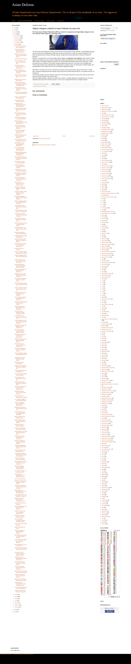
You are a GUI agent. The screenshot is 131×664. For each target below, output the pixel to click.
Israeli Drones (105, 277)
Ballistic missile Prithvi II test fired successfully (20, 580)
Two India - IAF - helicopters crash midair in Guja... (19, 184)
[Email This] (52, 84)
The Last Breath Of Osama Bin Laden (20, 101)
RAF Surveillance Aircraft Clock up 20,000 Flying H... (21, 284)
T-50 (103, 471)
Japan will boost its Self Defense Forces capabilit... (20, 294)
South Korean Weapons (107, 441)
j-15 (102, 288)
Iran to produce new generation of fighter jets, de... (20, 563)
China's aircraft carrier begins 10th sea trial (20, 428)
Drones (103, 187)
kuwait (103, 313)
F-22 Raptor (104, 207)
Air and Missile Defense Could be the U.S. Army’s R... (20, 298)
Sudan (103, 463)
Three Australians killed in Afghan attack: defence (21, 252)
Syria (103, 469)
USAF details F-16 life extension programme (21, 170)
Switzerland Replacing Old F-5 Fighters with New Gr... (20, 447)
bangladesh (104, 127)
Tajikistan (104, 474)
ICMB (103, 231)
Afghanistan (39, 86)
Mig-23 (103, 345)
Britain (103, 140)
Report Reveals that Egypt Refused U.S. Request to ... (20, 308)
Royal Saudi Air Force (107, 416)
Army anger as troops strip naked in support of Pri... (20, 220)
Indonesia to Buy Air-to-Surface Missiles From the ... (21, 409)
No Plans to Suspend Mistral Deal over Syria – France (21, 215)
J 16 (103, 282)
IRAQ (103, 268)
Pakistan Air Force (106, 380)
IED (102, 235)
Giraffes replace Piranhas (21, 58)
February (17, 605)
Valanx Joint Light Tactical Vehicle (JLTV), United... (21, 303)
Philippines (104, 396)
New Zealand (105, 365)
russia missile (105, 420)
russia (103, 418)
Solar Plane (104, 431)
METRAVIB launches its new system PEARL (20, 118)
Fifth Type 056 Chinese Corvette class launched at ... (20, 336)
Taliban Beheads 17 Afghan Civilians (19, 425)
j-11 (102, 286)
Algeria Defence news (107, 116)
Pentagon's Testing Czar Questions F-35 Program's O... (20, 326)
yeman (103, 522)
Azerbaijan (104, 122)
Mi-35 (103, 340)
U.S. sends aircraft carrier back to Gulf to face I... (21, 588)
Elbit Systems (105, 191)
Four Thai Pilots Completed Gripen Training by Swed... (20, 520)
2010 (15, 611)
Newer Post (36, 136)
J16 (102, 295)
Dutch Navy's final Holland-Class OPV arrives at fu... (20, 67)
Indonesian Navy (106, 257)
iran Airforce (104, 260)
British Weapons (106, 147)
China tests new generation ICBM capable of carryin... (20, 312)
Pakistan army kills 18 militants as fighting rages (20, 188)
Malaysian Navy (105, 329)
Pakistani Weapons (106, 392)
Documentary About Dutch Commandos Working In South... (20, 266)
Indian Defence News (107, 244)
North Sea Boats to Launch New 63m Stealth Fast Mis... (20, 331)
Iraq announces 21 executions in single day (20, 379)
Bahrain (103, 125)
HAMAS (103, 226)
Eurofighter (104, 195)
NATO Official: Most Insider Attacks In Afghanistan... (19, 144)
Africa (103, 113)
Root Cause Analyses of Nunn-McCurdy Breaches (20, 270)
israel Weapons (105, 275)
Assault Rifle (105, 118)
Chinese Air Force (106, 166)
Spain (103, 443)
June (16, 596)
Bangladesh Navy (106, 133)
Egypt (103, 189)
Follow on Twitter (39, 20)
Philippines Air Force (107, 398)
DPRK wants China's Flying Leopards (20, 516)
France (103, 217)
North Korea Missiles (107, 371)
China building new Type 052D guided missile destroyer (21, 322)
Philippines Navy (106, 403)
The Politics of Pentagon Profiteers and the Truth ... (20, 280)
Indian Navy (104, 246)
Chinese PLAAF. (106, 173)
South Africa (104, 432)
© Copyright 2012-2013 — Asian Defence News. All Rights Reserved (16, 654)
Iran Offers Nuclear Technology (19, 363)
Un (102, 498)
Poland (103, 407)
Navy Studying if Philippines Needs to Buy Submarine (20, 491)
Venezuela (104, 513)
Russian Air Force (106, 421)
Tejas (103, 480)
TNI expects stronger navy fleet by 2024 (20, 162)
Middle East (104, 342)
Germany (104, 222)
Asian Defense (23, 4)
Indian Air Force (105, 242)
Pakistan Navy (105, 389)
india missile (105, 240)
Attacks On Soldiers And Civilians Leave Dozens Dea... (20, 388)
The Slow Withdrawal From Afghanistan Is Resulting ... (20, 413)
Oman (103, 375)
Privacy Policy (50, 20)
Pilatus (103, 405)
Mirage (103, 353)
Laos (103, 317)
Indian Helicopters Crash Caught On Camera (21, 140)
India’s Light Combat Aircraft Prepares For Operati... (20, 421)
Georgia (104, 220)
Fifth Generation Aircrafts (107, 213)
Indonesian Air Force (107, 255)
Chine (103, 164)
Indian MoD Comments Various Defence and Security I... (20, 487)
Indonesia (104, 249)
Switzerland (104, 467)
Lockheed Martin (106, 324)
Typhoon (104, 491)
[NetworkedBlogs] (109, 608)
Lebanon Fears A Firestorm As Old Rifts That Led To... (20, 558)
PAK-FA (103, 376)
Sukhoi (103, 465)
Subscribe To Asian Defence (109, 611)
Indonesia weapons (106, 253)
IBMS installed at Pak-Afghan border (20, 417)
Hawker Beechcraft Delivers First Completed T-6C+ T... (20, 500)
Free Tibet (104, 218)
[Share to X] (55, 84)
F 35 (103, 202)
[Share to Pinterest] (59, 84)
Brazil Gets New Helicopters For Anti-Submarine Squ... (20, 584)
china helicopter (105, 160)
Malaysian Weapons (106, 331)
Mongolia (104, 355)
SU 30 (103, 452)
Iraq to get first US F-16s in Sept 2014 (20, 545)
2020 (15, 27)
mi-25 (103, 336)
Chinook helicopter (106, 178)
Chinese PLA (105, 171)
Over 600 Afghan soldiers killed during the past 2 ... (21, 354)
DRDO (103, 186)
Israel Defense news (106, 273)
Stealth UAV (104, 451)
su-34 (103, 458)
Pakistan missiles (106, 387)
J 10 (103, 280)
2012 (15, 34)
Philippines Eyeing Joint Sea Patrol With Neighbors (20, 136)
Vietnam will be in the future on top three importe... (20, 576)
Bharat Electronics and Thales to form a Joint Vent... (20, 229)
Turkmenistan (105, 489)
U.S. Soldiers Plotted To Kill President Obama (20, 400)
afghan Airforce (105, 107)
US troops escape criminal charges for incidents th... (20, 345)
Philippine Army (105, 394)
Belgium (104, 135)
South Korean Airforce (107, 436)
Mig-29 (103, 347)
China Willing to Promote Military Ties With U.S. (21, 495)
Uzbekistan (104, 511)
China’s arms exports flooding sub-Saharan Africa (21, 383)
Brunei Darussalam (106, 149)
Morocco (104, 356)
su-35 (103, 460)
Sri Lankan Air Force (106, 449)
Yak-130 (104, 520)
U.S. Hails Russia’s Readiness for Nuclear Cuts (21, 317)
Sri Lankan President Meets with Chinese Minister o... (20, 127)
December (17, 36)
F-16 (103, 204)
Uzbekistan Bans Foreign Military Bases (21, 236)
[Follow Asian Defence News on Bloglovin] (108, 39)
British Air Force (105, 144)
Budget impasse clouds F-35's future (20, 80)
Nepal (103, 364)
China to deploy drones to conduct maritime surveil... (21, 224)
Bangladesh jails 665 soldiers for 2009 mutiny (20, 359)
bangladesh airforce (106, 129)
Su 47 (103, 454)
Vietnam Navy (105, 516)
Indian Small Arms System (19, 249)
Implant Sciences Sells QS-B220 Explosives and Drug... (20, 275)
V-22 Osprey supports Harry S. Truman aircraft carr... (20, 132)
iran (102, 259)
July (16, 594)
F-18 (103, 206)
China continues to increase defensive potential (20, 166)
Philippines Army (106, 401)
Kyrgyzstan (104, 315)
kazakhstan (104, 311)
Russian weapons (106, 425)
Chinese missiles (106, 167)
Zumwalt (104, 523)
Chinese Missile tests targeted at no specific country (21, 89)
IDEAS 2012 (105, 233)
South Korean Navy (106, 440)
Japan (103, 297)
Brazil (103, 138)
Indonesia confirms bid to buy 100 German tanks (21, 572)
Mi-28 (103, 338)
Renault (103, 411)
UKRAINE (104, 496)
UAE (103, 492)
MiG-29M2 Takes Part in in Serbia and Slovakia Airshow (21, 158)
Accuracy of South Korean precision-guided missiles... (20, 554)
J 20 (103, 284)
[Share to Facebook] (57, 84)
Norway (103, 373)
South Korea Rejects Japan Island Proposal (21, 233)
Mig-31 (103, 349)
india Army (104, 239)
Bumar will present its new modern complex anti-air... (20, 114)
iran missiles (105, 264)
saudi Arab (104, 427)
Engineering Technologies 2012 (109, 193)
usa (102, 507)
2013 (15, 32)
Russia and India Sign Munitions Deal (20, 450)
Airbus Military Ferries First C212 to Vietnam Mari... (20, 207)
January (17, 607)
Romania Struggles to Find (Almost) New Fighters (20, 442)
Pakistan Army (105, 382)
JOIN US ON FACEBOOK (25, 20)
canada (103, 155)
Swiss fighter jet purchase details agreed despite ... (21, 549)
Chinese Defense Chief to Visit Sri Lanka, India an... (21, 289)
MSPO (103, 358)
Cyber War (104, 182)
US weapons (105, 505)
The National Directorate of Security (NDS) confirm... (21, 536)
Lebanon (104, 322)
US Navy (104, 503)
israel (103, 271)
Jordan (103, 308)
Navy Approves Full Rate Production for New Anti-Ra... (21, 174)
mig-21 (103, 344)
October (17, 40)
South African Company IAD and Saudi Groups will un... (21, 55)
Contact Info (60, 20)
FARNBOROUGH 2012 (107, 211)
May (16, 598)
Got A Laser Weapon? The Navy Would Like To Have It (20, 179)
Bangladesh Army (106, 131)
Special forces (105, 445)
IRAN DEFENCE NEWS (107, 262)
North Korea (104, 369)
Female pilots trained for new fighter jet (20, 371)
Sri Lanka (104, 447)
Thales (103, 483)
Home (13, 20)
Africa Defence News (107, 115)
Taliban (103, 476)
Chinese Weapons (106, 176)
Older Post (91, 136)
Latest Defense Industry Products (110, 319)
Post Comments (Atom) (44, 138)
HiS (102, 229)
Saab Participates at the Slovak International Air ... (21, 256)
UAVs (103, 494)
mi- (102, 334)
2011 (15, 609)
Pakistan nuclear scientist (108, 390)
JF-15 (103, 300)
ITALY (103, 279)
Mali (103, 333)
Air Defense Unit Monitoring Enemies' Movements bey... (20, 105)
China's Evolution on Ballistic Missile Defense (20, 532)
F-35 (103, 209)
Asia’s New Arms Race (20, 479)
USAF (103, 509)
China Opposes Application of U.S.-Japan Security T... (20, 475)
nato (103, 362)
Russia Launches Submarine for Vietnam (21, 396)
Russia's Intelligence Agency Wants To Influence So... (20, 404)
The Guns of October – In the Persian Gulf (21, 471)
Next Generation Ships (107, 367)
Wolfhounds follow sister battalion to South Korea (20, 482)
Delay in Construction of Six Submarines (20, 97)
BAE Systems (105, 124)
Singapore (104, 429)
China (103, 158)
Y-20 (103, 518)
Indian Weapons (106, 248)
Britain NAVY (105, 142)
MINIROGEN (105, 351)
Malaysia (104, 325)
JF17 (103, 302)
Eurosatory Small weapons (108, 197)
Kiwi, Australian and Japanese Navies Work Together (20, 149)
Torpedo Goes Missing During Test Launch (20, 591)
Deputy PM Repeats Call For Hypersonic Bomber (21, 508)
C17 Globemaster (106, 151)
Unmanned (104, 500)
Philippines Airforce (106, 400)
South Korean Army (106, 438)
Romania (104, 412)
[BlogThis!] (54, 84)
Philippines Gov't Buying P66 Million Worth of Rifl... (20, 367)
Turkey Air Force (105, 487)
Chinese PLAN (105, 175)
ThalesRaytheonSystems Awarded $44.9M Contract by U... (21, 154)
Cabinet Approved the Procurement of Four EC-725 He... (20, 261)
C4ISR (103, 153)
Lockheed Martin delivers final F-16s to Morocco (21, 211)
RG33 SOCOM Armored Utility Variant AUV (20, 46)
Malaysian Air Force (106, 327)
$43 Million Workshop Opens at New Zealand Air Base (21, 198)
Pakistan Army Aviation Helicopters (110, 384)
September (17, 42)
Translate (112, 30)
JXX (103, 310)
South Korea (105, 434)
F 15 (103, 198)
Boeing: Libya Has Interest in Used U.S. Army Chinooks (20, 51)
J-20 (103, 290)
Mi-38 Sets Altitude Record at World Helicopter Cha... (19, 467)
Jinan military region (106, 304)
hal (102, 224)
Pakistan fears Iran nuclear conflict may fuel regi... (20, 392)
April (16, 600)
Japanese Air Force (106, 299)
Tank (103, 478)
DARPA (103, 184)
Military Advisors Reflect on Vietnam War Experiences (20, 245)
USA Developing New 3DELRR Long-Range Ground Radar (21, 455)
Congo (103, 180)
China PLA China (106, 162)
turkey (103, 485)
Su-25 (103, 456)
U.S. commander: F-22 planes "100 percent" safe (20, 62)
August (17, 44)
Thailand (104, 482)
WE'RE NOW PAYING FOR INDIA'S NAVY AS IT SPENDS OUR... (21, 84)
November (17, 38)
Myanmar (104, 360)
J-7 (102, 291)
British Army (104, 146)
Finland (103, 215)
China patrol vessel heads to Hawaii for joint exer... (20, 568)
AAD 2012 (104, 105)
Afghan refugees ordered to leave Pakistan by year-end (21, 202)
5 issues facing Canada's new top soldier (21, 374)
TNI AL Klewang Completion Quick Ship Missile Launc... (21, 122)
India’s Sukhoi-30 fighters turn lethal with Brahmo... (21, 541)
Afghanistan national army (108, 111)
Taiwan (103, 472)
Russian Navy (105, 423)
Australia (104, 120)
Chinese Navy (105, 169)
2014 (15, 29)
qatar (103, 409)
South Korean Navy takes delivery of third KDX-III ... (21, 93)
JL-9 (103, 306)
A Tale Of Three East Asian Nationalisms (20, 458)
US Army (104, 502)
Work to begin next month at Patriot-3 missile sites (21, 433)
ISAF (103, 269)
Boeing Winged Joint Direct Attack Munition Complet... (20, 71)
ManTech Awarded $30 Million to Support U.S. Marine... (21, 240)
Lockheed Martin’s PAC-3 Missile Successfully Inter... (21, 110)
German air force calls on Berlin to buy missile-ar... (21, 76)
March (16, 602)
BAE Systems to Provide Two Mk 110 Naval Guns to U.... (20, 463)
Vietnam (104, 514)
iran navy (104, 266)
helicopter (104, 228)
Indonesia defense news (107, 251)
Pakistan (44, 86)
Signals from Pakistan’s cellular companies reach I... (20, 350)
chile (103, 156)
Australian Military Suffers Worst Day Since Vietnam (21, 193)
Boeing (103, 136)
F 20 (103, 200)
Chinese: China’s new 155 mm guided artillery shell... (20, 512)
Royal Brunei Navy (106, 414)
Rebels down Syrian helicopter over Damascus (20, 437)
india (103, 237)
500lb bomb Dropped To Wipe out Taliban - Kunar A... (20, 340)
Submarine (104, 462)
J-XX (103, 293)
